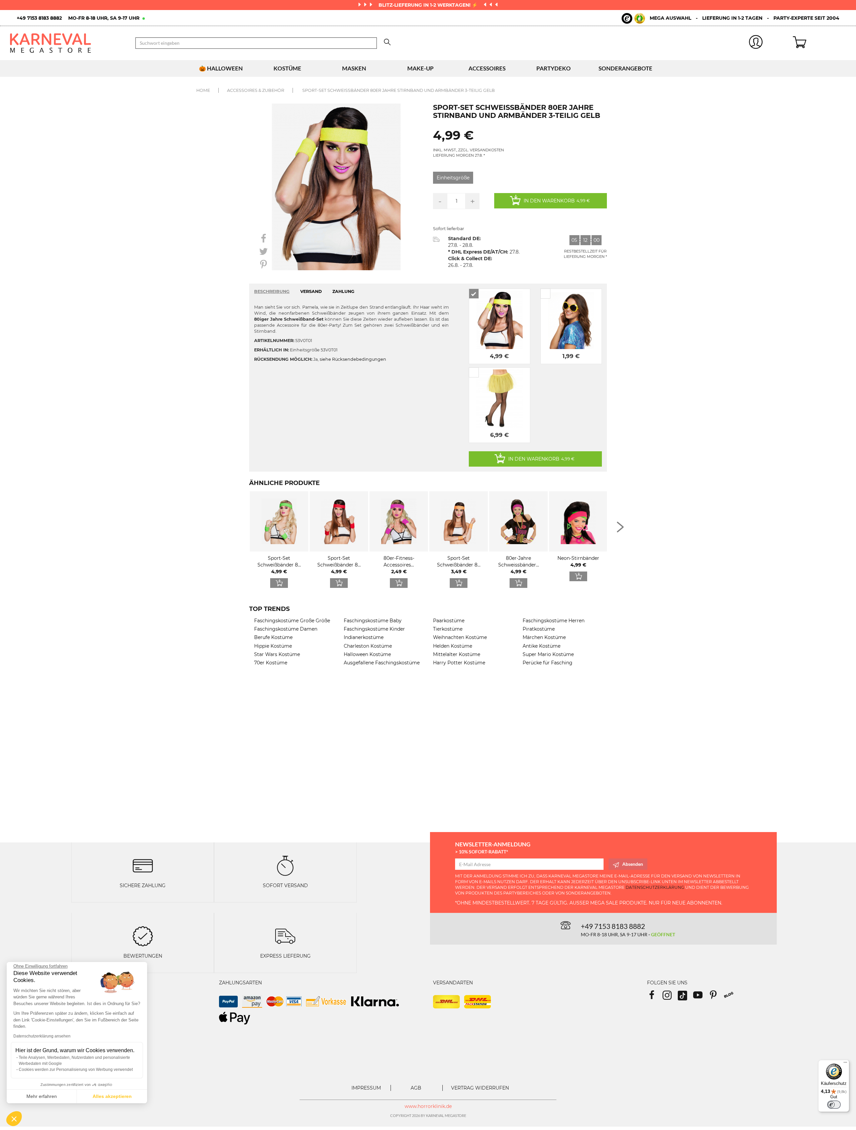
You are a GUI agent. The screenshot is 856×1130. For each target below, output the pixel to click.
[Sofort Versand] (285, 865)
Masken (354, 68)
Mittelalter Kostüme (456, 654)
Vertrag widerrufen (480, 1088)
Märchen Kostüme (544, 637)
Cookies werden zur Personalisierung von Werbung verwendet (76, 1069)
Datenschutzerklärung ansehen (42, 1036)
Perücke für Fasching (547, 663)
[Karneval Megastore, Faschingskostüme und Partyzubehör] (67, 43)
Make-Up (420, 68)
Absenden (632, 864)
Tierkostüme (447, 629)
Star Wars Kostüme (277, 654)
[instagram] (670, 997)
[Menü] (845, 1064)
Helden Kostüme (452, 646)
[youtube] (701, 997)
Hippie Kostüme (273, 646)
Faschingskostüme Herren (553, 621)
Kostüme (287, 68)
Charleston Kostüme (368, 646)
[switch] (834, 1105)
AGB (416, 1088)
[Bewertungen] (143, 935)
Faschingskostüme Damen (285, 629)
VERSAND (311, 291)
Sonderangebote (625, 68)
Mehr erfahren (41, 1096)
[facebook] (654, 997)
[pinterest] (716, 997)
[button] (14, 1119)
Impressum (366, 1088)
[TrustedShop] (633, 18)
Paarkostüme (448, 621)
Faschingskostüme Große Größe (292, 621)
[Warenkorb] (819, 43)
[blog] (731, 997)
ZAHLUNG (343, 291)
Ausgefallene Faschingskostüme (382, 663)
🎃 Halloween (221, 68)
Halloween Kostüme (367, 654)
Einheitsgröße (453, 178)
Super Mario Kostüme (548, 654)
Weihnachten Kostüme (460, 637)
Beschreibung (272, 291)
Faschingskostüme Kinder (374, 629)
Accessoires (487, 68)
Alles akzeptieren (112, 1096)
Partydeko (553, 68)
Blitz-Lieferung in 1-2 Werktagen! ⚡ (429, 5)
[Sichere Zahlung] (143, 865)
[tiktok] (685, 997)
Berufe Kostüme (273, 637)
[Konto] (755, 43)
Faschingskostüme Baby (373, 621)
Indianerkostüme (364, 637)
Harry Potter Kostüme (459, 663)
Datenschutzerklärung (655, 887)
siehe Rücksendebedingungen (353, 359)
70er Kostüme (270, 663)
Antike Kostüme (541, 646)
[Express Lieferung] (285, 935)
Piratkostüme (539, 629)
